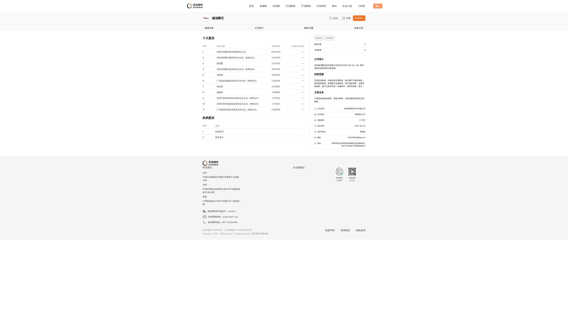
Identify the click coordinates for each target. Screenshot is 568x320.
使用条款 (345, 230)
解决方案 (308, 28)
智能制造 (329, 38)
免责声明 (330, 230)
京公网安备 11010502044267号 (238, 230)
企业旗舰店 (299, 167)
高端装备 (319, 38)
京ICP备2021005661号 (212, 230)
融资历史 (209, 28)
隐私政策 (360, 230)
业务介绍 (358, 28)
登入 (377, 5)
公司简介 (259, 28)
